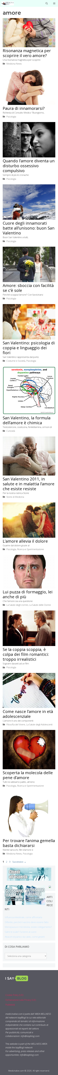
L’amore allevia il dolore (25, 541)
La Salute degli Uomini (17, 604)
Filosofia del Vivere (15, 724)
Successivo (19, 861)
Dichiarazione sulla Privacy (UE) (20, 999)
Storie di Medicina (15, 496)
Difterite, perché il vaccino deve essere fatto (27, 922)
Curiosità (10, 430)
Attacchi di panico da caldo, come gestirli (25, 936)
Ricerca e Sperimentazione (30, 549)
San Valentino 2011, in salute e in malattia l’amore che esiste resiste (28, 483)
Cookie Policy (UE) (14, 994)
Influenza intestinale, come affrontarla (23, 917)
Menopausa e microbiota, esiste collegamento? (28, 926)
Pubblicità (10, 1004)
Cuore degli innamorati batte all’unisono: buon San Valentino (28, 228)
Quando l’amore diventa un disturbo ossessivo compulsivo (29, 165)
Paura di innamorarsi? (24, 108)
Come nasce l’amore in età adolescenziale (28, 714)
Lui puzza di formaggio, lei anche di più (27, 594)
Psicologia (11, 116)
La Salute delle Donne (40, 604)
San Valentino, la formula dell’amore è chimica (26, 420)
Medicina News (14, 63)
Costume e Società (15, 360)
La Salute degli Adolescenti (39, 724)
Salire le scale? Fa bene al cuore (20, 931)
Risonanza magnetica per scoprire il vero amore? (27, 53)
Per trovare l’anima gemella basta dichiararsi (29, 843)
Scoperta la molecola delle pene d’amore (28, 775)
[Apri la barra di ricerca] (46, 3)
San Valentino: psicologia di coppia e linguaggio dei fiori (29, 347)
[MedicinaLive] (7, 3)
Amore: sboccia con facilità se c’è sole (28, 288)
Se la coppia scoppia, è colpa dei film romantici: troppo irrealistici (26, 654)
